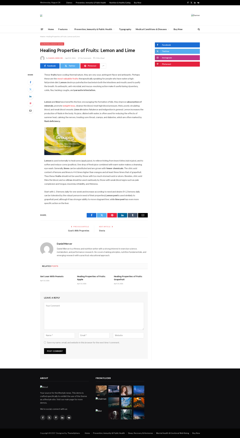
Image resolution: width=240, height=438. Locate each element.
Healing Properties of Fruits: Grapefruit (128, 278)
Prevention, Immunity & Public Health (91, 3)
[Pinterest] (30, 103)
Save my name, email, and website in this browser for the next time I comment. (83, 342)
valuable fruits (70, 78)
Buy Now (137, 3)
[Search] (198, 29)
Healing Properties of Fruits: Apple (91, 278)
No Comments (85, 58)
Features (63, 29)
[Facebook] (30, 82)
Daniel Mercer (55, 58)
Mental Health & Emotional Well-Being (172, 433)
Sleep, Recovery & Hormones (140, 433)
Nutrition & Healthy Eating (119, 3)
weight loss (69, 106)
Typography (125, 29)
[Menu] (42, 29)
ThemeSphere (74, 433)
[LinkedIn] (30, 96)
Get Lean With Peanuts (51, 276)
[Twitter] (30, 89)
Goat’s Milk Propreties (78, 230)
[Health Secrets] (41, 15)
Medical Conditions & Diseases (151, 29)
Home (51, 29)
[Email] (30, 110)
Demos (69, 3)
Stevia (102, 230)
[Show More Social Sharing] (103, 66)
